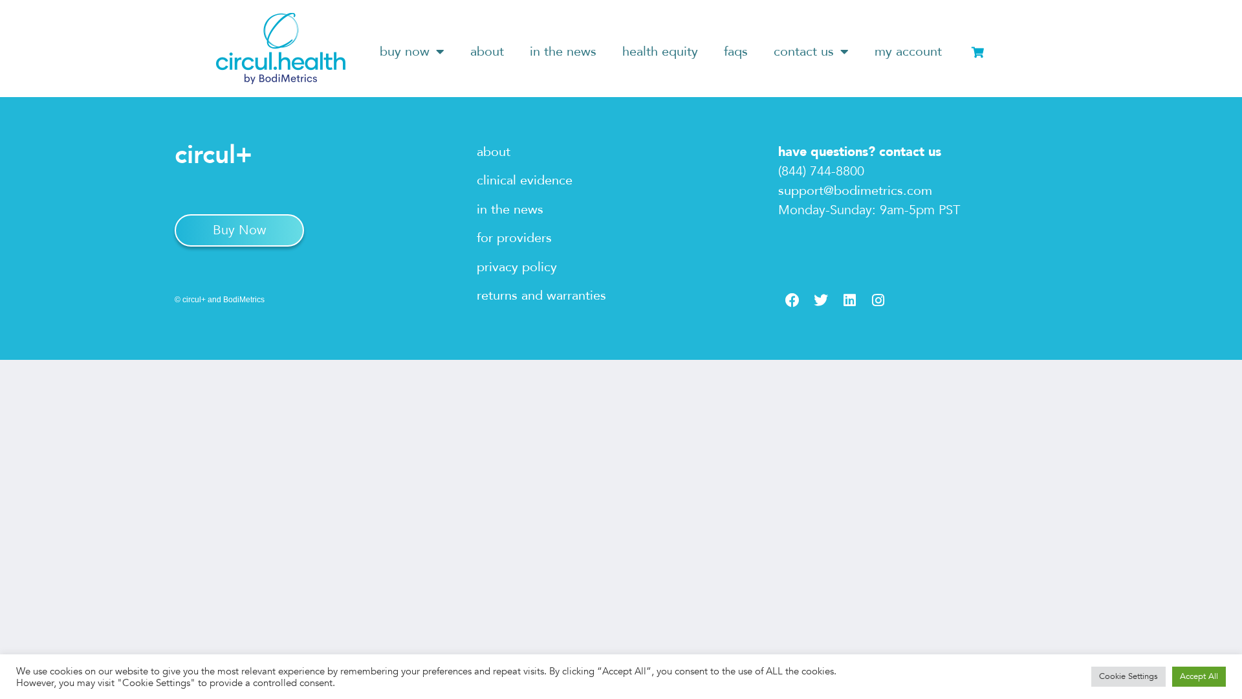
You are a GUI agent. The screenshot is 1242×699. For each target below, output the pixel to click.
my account (908, 51)
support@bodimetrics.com (855, 190)
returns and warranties (541, 295)
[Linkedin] (849, 300)
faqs (736, 51)
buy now (405, 51)
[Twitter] (821, 300)
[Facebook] (792, 300)
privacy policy (517, 267)
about (487, 51)
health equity (660, 51)
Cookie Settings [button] (1128, 676)
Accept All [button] (1199, 676)
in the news (563, 51)
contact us (804, 51)
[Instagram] (878, 300)
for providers (514, 238)
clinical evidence (524, 180)
